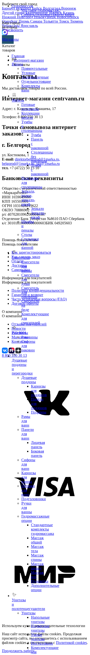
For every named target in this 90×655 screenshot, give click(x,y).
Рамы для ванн (25, 421)
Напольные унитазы (40, 619)
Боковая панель (37, 453)
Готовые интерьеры (30, 107)
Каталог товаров (8, 48)
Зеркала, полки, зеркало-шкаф (28, 197)
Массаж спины (37, 557)
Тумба (36, 135)
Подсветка (39, 581)
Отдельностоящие (36, 81)
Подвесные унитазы (40, 628)
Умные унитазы (38, 637)
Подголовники (33, 499)
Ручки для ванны (26, 507)
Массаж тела (37, 549)
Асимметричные (35, 77)
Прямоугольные (34, 68)
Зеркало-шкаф (38, 215)
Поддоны (38, 412)
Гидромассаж (22, 6)
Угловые (28, 73)
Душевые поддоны (29, 380)
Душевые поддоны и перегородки (22, 366)
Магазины (8, 39)
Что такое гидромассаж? (41, 10)
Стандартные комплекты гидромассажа (42, 529)
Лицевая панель (38, 445)
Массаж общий (37, 540)
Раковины (29, 337)
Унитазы (28, 613)
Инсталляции (42, 643)
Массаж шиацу (37, 566)
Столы (26, 235)
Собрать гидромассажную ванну (48, 15)
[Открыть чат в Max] (5, 32)
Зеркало (37, 209)
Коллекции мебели (30, 115)
